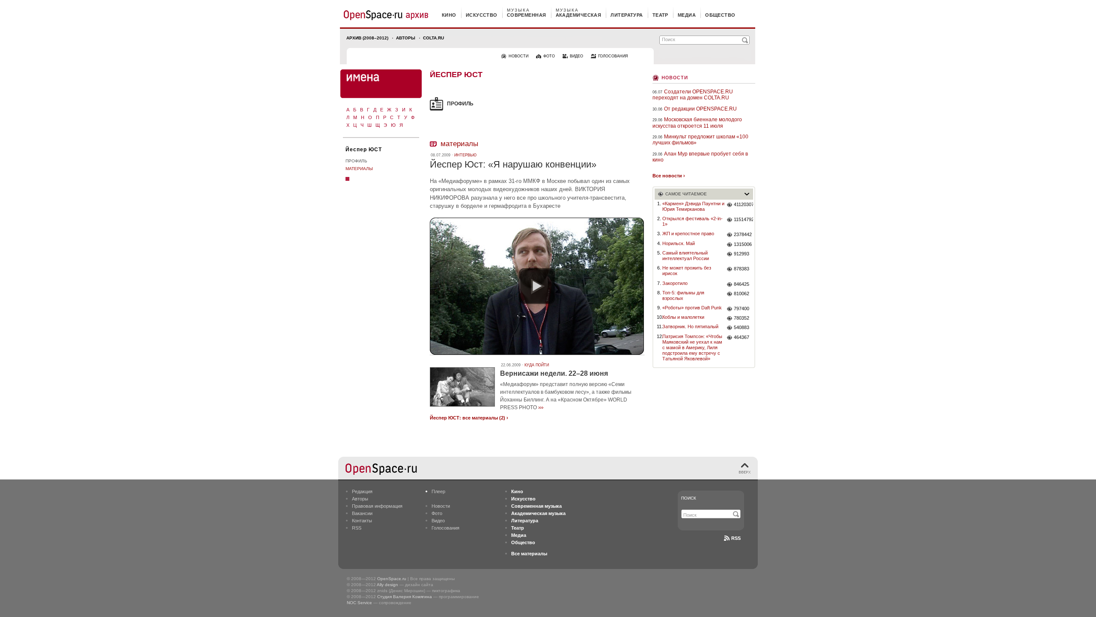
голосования (613, 56)
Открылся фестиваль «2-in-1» (692, 221)
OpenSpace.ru (391, 578)
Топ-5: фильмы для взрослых (683, 295)
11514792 (743, 219)
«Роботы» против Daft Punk (692, 307)
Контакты (362, 520)
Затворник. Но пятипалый (690, 326)
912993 (741, 253)
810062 (741, 293)
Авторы (405, 38)
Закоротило (675, 283)
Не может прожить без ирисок (686, 270)
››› (540, 407)
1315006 (743, 244)
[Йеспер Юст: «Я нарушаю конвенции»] (537, 286)
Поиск (688, 498)
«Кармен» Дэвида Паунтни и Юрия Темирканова (693, 206)
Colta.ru (433, 38)
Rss (736, 538)
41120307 (743, 204)
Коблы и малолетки (683, 317)
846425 (741, 284)
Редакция (362, 491)
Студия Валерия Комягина (404, 596)
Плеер (438, 491)
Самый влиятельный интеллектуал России (685, 255)
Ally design (387, 584)
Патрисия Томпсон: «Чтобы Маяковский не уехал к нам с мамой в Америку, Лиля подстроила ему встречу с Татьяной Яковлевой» (692, 348)
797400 (741, 308)
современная (526, 15)
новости (518, 56)
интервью (465, 155)
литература (627, 15)
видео (576, 56)
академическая (579, 15)
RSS (356, 527)
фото (549, 56)
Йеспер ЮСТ (363, 150)
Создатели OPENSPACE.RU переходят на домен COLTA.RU (692, 95)
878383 (741, 268)
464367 (741, 337)
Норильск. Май (678, 243)
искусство (481, 15)
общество (720, 15)
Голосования (445, 527)
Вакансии (362, 513)
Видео (438, 520)
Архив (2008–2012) (367, 38)
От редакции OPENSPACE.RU (700, 109)
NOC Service (359, 602)
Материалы (359, 168)
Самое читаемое (686, 194)
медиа (687, 15)
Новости (674, 77)
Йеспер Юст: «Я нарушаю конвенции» (513, 164)
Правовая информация (377, 506)
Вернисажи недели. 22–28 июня (554, 373)
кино (449, 15)
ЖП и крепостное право (688, 233)
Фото (437, 513)
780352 (741, 317)
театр (660, 15)
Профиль (356, 161)
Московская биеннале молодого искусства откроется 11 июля (697, 123)
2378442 (743, 234)
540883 (741, 327)
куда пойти (536, 365)
